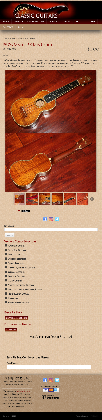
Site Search (9, 226)
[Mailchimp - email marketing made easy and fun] (50, 399)
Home (6, 21)
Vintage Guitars (24, 391)
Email (21, 27)
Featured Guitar (16, 245)
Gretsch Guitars (16, 276)
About (67, 21)
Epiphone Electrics (17, 258)
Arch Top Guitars (17, 250)
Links (92, 21)
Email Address (14, 363)
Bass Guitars (14, 254)
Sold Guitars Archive (18, 302)
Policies (80, 21)
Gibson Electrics (16, 272)
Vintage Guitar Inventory (29, 21)
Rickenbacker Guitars (18, 293)
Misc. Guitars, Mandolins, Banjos (25, 289)
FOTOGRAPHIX (94, 416)
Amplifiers (13, 298)
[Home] (39, 18)
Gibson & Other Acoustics (21, 267)
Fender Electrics (16, 263)
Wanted (53, 21)
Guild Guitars (15, 280)
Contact (8, 27)
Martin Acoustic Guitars (21, 285)
